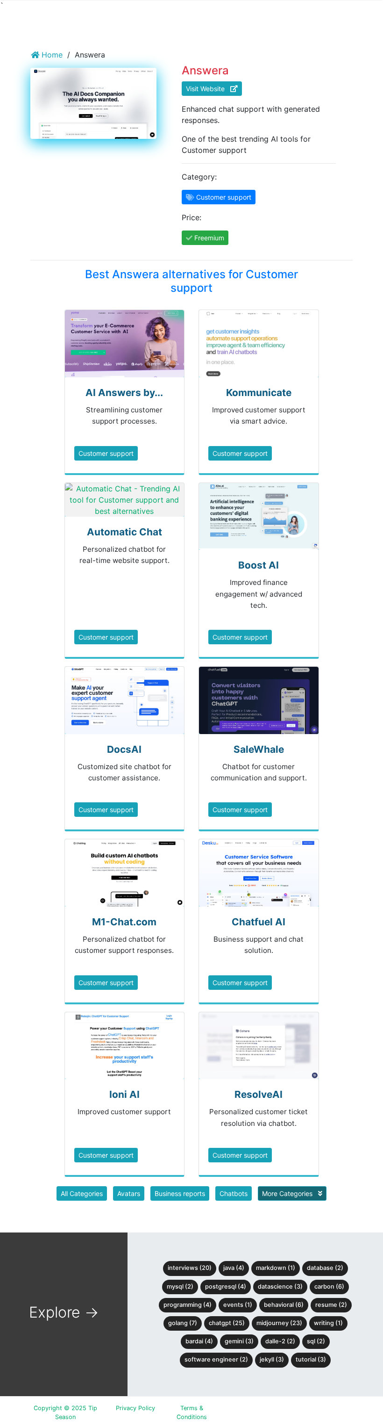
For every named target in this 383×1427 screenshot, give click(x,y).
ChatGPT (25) (227, 1322)
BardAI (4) (199, 1341)
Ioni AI (124, 1094)
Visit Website (208, 89)
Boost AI (258, 565)
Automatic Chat (124, 532)
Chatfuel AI (258, 922)
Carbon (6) (329, 1286)
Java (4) (233, 1267)
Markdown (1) (275, 1267)
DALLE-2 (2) (280, 1341)
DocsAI (124, 749)
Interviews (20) (190, 1267)
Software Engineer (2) (216, 1359)
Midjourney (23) (279, 1322)
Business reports (180, 1193)
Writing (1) (328, 1322)
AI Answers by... (124, 392)
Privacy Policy (135, 1408)
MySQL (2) (180, 1286)
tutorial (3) (311, 1359)
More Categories (288, 1193)
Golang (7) (182, 1322)
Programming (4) (187, 1304)
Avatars (128, 1193)
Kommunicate (258, 392)
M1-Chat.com (124, 922)
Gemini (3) (239, 1341)
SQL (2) (316, 1341)
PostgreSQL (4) (225, 1286)
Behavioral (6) (284, 1304)
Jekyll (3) (272, 1359)
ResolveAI (258, 1094)
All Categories (82, 1193)
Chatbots (234, 1193)
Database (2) (325, 1267)
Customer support (106, 453)
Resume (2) (331, 1304)
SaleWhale (259, 749)
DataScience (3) (280, 1286)
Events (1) (237, 1304)
